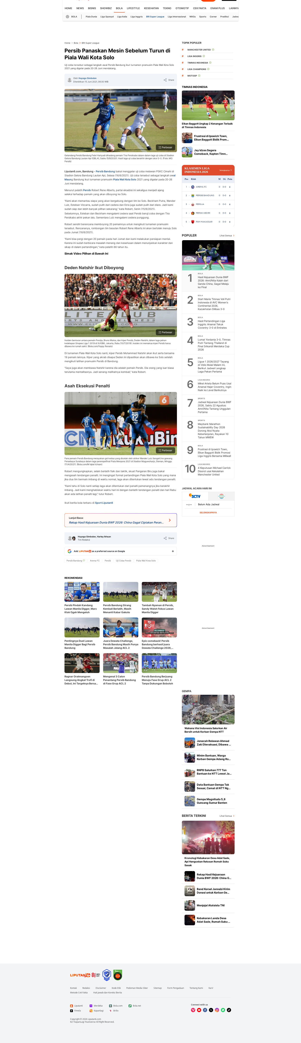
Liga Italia (122, 16)
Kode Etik (116, 988)
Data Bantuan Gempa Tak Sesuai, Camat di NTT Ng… (214, 786)
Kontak (73, 988)
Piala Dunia (91, 16)
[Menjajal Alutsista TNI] (190, 905)
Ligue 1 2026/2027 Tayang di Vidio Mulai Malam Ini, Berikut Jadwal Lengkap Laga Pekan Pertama (213, 366)
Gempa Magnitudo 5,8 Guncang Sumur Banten (212, 801)
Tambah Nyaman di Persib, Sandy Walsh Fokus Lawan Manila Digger (158, 609)
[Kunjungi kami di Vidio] (193, 1010)
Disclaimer (101, 988)
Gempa (186, 691)
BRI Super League (155, 16)
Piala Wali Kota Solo (124, 179)
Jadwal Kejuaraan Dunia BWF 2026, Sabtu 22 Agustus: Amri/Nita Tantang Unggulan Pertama (214, 407)
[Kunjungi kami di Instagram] (217, 1010)
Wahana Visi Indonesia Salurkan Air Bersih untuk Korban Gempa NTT (206, 730)
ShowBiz (106, 8)
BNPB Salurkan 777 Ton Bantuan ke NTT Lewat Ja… (214, 771)
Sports (202, 16)
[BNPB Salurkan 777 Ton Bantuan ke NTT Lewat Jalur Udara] (190, 772)
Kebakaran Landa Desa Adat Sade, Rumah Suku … (213, 920)
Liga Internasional (177, 16)
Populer (189, 235)
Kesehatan (151, 8)
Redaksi (86, 988)
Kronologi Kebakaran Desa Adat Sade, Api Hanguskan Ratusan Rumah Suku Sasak (207, 862)
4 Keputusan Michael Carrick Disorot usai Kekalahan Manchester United (214, 471)
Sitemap (158, 988)
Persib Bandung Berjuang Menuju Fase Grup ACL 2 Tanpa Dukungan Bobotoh (157, 680)
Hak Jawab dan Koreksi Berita (107, 992)
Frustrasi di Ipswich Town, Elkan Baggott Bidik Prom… (211, 137)
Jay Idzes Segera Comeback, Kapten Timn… (211, 152)
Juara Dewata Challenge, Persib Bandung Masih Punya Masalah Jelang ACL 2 (120, 644)
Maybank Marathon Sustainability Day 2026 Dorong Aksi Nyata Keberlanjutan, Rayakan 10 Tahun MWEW (213, 430)
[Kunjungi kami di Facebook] (205, 1010)
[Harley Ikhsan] (73, 538)
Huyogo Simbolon (87, 78)
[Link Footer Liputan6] (85, 975)
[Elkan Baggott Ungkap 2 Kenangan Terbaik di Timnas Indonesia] (208, 105)
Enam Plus (218, 8)
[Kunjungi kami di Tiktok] (229, 1010)
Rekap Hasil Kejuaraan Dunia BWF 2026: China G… (214, 876)
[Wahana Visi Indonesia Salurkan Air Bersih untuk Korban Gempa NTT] (208, 709)
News (80, 8)
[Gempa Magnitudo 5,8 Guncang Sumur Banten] (190, 801)
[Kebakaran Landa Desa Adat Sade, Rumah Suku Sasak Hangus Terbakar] (190, 920)
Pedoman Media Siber (137, 988)
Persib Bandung (105, 171)
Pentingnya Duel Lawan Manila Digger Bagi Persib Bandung (79, 644)
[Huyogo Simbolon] (69, 80)
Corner (213, 16)
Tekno (167, 8)
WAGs (192, 16)
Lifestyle (133, 8)
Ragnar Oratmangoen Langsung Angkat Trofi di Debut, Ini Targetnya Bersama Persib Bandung (82, 680)
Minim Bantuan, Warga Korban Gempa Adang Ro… (214, 757)
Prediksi (224, 16)
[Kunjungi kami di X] (211, 1010)
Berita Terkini (194, 816)
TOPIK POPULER (191, 42)
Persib (87, 190)
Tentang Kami (196, 988)
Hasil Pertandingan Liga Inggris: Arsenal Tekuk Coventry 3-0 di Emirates (212, 324)
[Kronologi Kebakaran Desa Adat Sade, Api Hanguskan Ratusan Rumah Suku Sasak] (208, 837)
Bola (119, 8)
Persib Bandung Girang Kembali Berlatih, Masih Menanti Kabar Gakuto (117, 609)
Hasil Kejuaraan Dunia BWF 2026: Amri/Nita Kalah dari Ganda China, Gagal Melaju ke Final (213, 282)
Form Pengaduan (175, 988)
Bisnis (92, 8)
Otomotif (182, 8)
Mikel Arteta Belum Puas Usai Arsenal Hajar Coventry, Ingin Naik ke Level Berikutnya (214, 387)
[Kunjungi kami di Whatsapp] (223, 1010)
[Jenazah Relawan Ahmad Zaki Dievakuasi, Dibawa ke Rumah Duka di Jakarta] (190, 743)
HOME (68, 8)
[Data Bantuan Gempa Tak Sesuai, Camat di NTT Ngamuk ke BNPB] (190, 786)
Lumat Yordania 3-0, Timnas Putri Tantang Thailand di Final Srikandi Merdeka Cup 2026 (214, 344)
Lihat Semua (226, 235)
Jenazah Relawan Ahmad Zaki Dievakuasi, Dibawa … (214, 742)
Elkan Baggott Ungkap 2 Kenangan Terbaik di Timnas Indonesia (207, 125)
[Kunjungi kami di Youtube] (199, 1010)
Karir (211, 988)
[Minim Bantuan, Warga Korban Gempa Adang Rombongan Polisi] (190, 757)
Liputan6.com (94, 1019)
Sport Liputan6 (104, 502)
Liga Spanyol (107, 16)
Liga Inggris (137, 16)
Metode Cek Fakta (79, 992)
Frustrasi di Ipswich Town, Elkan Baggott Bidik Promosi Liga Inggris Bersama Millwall (214, 452)
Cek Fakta (199, 8)
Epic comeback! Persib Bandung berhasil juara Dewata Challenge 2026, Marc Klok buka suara (156, 644)
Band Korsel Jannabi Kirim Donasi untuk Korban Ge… (213, 890)
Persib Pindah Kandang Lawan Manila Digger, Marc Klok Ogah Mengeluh (80, 609)
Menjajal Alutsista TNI (211, 905)
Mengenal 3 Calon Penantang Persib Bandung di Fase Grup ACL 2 (119, 680)
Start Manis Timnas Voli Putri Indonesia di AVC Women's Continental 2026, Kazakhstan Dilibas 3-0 (214, 304)
